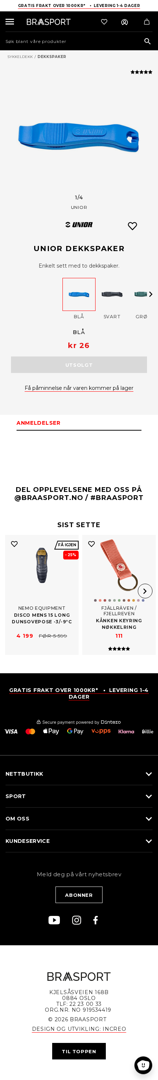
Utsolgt (79, 365)
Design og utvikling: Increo (79, 1029)
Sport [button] (16, 796)
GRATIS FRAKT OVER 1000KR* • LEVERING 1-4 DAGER (79, 693)
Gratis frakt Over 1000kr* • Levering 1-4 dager (79, 5)
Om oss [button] (17, 818)
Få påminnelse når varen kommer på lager (79, 388)
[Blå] (79, 294)
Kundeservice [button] (28, 841)
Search (147, 41)
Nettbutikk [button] (24, 774)
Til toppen (79, 1051)
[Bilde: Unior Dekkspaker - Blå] (79, 136)
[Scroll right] (150, 294)
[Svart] (112, 294)
